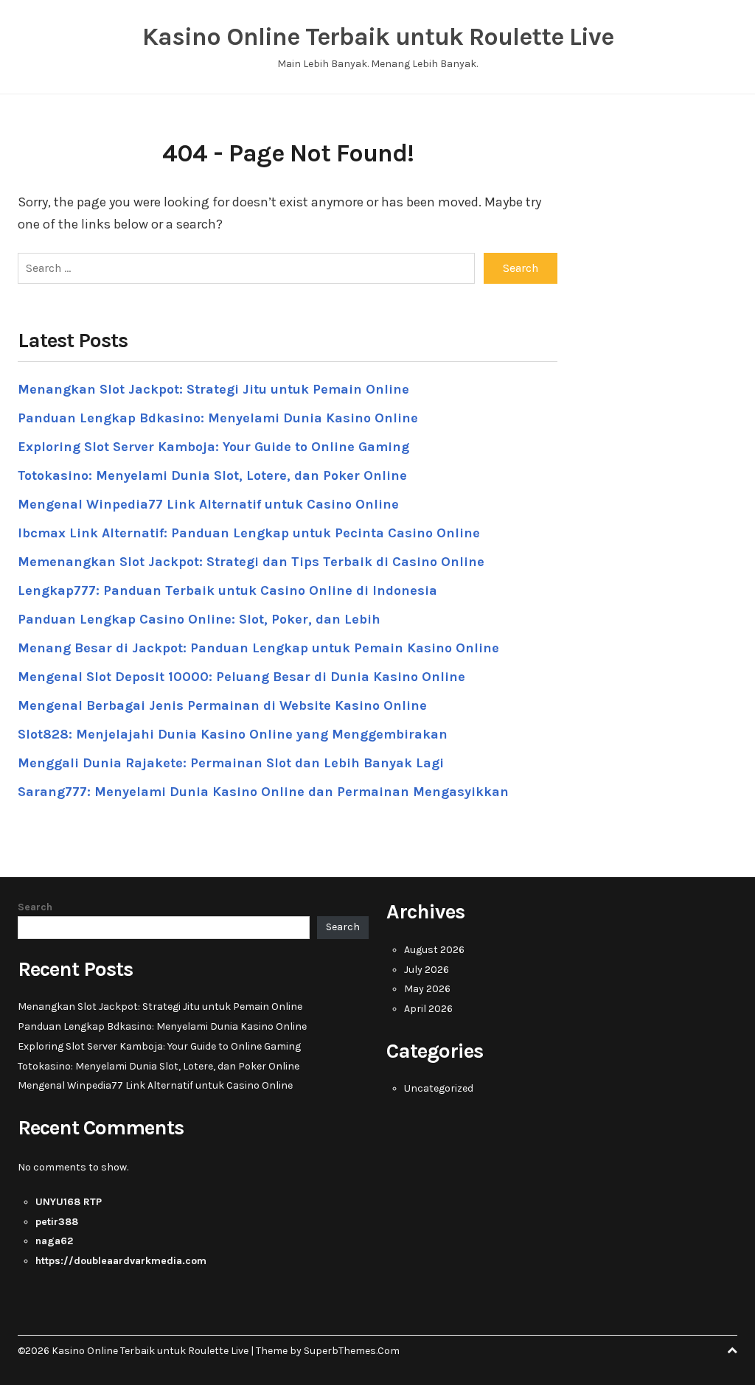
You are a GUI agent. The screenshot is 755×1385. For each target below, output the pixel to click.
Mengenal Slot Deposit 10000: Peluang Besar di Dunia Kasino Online (241, 677)
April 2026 (428, 1008)
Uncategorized (438, 1088)
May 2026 (427, 989)
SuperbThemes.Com (352, 1350)
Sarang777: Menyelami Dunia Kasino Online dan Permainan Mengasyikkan (263, 792)
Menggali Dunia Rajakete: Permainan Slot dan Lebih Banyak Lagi (231, 763)
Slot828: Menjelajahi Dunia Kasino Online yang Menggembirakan (233, 734)
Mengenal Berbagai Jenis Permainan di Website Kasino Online (222, 705)
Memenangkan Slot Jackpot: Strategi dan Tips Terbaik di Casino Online (251, 562)
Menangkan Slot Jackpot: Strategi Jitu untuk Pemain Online (213, 389)
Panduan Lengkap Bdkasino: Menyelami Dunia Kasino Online (218, 418)
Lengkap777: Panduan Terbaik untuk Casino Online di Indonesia (227, 590)
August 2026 (434, 949)
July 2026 (426, 969)
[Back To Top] (732, 1350)
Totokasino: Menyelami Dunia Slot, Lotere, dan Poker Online (212, 475)
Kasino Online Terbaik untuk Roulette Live (377, 37)
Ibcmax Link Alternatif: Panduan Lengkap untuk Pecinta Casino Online (249, 533)
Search (35, 907)
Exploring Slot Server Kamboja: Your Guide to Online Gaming (213, 447)
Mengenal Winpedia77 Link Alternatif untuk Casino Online (208, 504)
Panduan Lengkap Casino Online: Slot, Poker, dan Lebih (199, 619)
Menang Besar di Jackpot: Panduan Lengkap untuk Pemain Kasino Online (258, 648)
